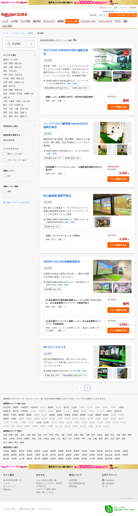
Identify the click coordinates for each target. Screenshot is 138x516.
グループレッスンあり (17, 160)
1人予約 (14, 21)
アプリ (118, 21)
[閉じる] (35, 55)
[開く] (35, 126)
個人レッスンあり (15, 154)
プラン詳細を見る (118, 107)
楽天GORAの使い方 (110, 11)
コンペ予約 (25, 21)
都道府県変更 (9, 140)
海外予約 (37, 21)
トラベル (123, 8)
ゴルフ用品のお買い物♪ (46, 480)
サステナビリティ (45, 509)
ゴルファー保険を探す (46, 489)
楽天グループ (105, 8)
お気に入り (103, 15)
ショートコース (105, 21)
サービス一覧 (9, 509)
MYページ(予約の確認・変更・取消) (123, 15)
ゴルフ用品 (7, 26)
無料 (9, 191)
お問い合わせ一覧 (26, 509)
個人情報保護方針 (77, 483)
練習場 (60, 21)
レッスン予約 (72, 21)
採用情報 (73, 486)
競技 (125, 21)
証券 (115, 8)
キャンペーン (49, 21)
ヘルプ (122, 11)
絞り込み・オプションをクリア (16, 202)
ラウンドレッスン (88, 21)
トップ (5, 21)
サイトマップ (132, 11)
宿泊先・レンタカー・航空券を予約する (49, 484)
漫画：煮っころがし (45, 492)
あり (9, 176)
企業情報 (73, 480)
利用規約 (7, 489)
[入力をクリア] (31, 44)
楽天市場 (132, 8)
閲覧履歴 (93, 15)
